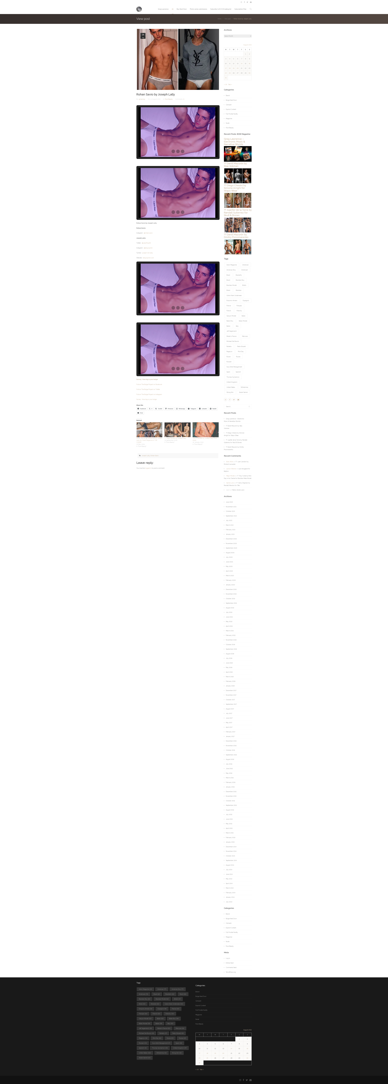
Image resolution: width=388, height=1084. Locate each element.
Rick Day (241, 351)
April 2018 (229, 672)
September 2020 (231, 548)
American (245, 265)
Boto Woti (229, 461)
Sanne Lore (230, 483)
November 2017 (231, 695)
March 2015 (230, 833)
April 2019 (229, 626)
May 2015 (229, 823)
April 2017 (229, 727)
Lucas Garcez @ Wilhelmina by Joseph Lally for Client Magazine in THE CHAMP (149, 440)
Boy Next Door (182, 9)
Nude (227, 123)
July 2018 (229, 658)
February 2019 (230, 635)
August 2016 (230, 759)
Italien (228, 326)
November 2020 (231, 543)
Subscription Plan (240, 9)
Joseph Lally (146, 455)
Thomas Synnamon (233, 377)
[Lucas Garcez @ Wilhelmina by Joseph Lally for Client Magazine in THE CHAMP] (149, 429)
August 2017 (230, 709)
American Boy (231, 270)
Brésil (228, 290)
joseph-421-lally (147, 253)
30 (249, 73)
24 (226, 73)
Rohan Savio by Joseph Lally (155, 94)
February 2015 (230, 837)
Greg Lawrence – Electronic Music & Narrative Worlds (234, 141)
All (172, 9)
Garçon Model (231, 316)
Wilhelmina (244, 387)
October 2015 (230, 801)
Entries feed (230, 963)
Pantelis (229, 346)
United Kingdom (232, 382)
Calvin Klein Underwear (234, 295)
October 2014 (230, 856)
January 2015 (230, 842)
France (229, 305)
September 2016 (231, 755)
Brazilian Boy (240, 280)
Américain (244, 270)
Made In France (231, 336)
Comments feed (231, 967)
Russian (229, 362)
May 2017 (229, 722)
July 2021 (229, 520)
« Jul (225, 84)
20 (238, 68)
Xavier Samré (243, 392)
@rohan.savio (148, 233)
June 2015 (229, 819)
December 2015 (231, 791)
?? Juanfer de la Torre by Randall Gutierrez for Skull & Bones (238, 212)
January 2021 (230, 534)
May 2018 (229, 667)
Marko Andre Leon (238, 490)
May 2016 (229, 773)
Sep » (230, 84)
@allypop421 (148, 248)
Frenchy (239, 311)
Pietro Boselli (241, 346)
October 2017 (230, 699)
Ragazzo (229, 351)
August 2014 (230, 865)
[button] (173, 151)
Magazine (229, 118)
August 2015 (230, 810)
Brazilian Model (232, 285)
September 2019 (231, 603)
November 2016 (231, 745)
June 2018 (229, 663)
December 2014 (231, 847)
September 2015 (231, 805)
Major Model (230, 476)
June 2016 (229, 768)
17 (226, 68)
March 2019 (230, 631)
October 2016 (230, 750)
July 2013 (229, 902)
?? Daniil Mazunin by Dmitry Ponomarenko (236, 236)
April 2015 (229, 828)
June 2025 (229, 502)
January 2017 (230, 736)
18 (229, 68)
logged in (148, 468)
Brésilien (238, 290)
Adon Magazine (232, 265)
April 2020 (229, 571)
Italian (243, 316)
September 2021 (231, 516)
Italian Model (243, 321)
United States (231, 387)
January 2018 (230, 686)
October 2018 (230, 644)
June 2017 (229, 718)
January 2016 (230, 787)
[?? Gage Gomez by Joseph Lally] (177, 429)
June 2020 (229, 562)
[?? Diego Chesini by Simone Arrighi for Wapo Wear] (238, 200)
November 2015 (231, 796)
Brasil (228, 275)
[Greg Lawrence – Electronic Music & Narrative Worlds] (238, 154)
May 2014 (229, 879)
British (244, 285)
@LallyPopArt (146, 243)
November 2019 (231, 594)
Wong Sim (230, 392)
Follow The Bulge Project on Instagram (149, 394)
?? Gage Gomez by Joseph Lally (175, 438)
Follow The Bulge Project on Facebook (149, 384)
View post (227, 19)
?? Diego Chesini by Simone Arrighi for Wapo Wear (235, 188)
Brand (228, 95)
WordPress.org (231, 972)
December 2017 (231, 690)
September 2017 (231, 704)
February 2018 (230, 681)
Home (219, 19)
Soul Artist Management (234, 367)
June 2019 (229, 617)
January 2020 (230, 585)
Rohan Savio (155, 455)
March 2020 (230, 575)
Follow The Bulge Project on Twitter (148, 389)
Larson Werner (231, 469)
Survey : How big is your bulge (147, 379)
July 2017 (229, 713)
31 (226, 78)
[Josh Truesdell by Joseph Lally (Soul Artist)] (206, 429)
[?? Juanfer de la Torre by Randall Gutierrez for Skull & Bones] (238, 225)
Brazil (228, 280)
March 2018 (230, 676)
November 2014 (231, 851)
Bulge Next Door (231, 100)
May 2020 (229, 566)
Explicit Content (231, 109)
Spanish (238, 372)
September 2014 (231, 860)
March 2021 (230, 525)
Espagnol (246, 300)
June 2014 (229, 874)
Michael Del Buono (233, 341)
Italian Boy (230, 321)
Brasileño (239, 275)
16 (249, 63)
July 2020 (229, 557)
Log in (228, 958)
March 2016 (230, 778)
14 (241, 63)
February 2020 (231, 580)
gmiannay (142, 99)
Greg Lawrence (163, 9)
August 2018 (230, 654)
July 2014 (229, 869)
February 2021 (230, 529)
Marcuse (245, 336)
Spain (228, 372)
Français (239, 305)
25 (230, 73)
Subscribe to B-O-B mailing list (220, 9)
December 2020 (231, 539)
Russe (228, 356)
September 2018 (231, 649)
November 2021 (231, 507)
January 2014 (230, 897)
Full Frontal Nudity (232, 114)
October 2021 (230, 511)
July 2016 (229, 764)
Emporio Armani (232, 300)
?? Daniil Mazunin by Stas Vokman (235, 165)
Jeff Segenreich (232, 331)
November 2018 (231, 640)
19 (233, 68)
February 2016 (230, 782)
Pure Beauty (169, 99)
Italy (237, 326)
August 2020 (230, 552)
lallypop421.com (148, 258)
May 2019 (229, 621)
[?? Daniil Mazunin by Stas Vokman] (238, 176)
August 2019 (230, 608)
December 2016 (231, 741)
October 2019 (230, 598)
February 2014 (230, 892)
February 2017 (230, 732)
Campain (229, 105)
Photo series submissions (198, 9)
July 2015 (229, 814)
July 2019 (229, 612)
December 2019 (231, 589)
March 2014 (230, 888)
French (229, 311)
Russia (238, 356)
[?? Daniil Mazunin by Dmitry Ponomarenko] (238, 246)
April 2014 (229, 883)
